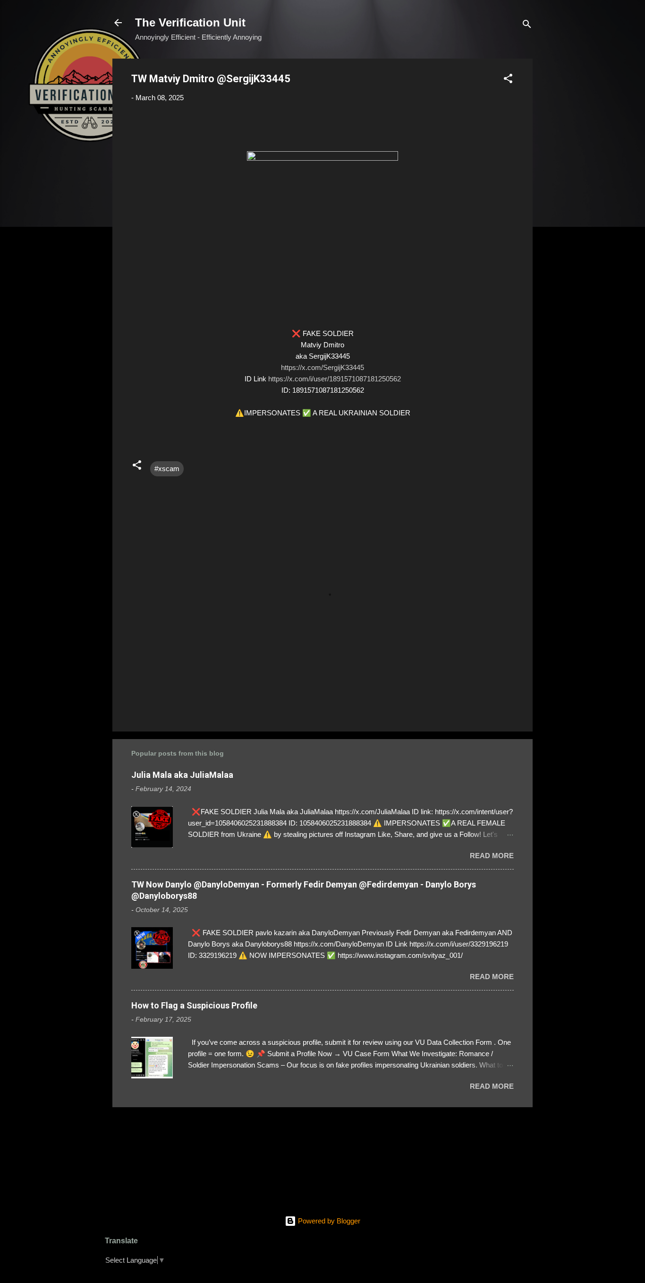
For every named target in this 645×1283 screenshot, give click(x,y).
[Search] (527, 25)
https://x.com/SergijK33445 (322, 367)
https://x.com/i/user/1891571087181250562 (334, 379)
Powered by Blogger (328, 1221)
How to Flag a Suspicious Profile (194, 1005)
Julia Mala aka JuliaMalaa (182, 775)
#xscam (166, 469)
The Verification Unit (190, 22)
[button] (508, 80)
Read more (492, 856)
